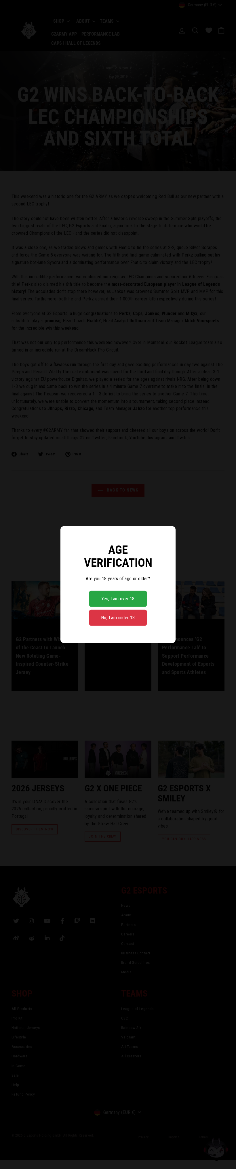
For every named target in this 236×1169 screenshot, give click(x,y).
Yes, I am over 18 (118, 598)
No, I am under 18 (118, 617)
